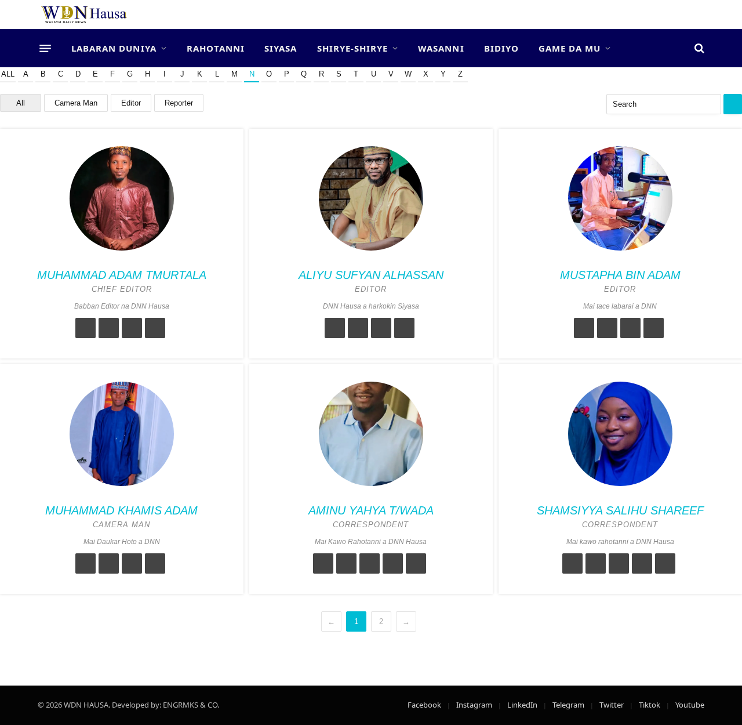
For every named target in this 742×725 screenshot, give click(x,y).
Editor (131, 103)
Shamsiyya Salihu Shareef (620, 510)
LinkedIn (522, 704)
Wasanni (441, 48)
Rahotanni (216, 48)
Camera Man (75, 103)
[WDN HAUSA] (84, 14)
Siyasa (280, 48)
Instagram (474, 704)
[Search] (698, 48)
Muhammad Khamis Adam (121, 510)
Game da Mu (570, 48)
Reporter (179, 103)
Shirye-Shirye (352, 48)
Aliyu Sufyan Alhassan (371, 275)
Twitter (611, 704)
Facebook (424, 704)
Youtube (689, 704)
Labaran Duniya (114, 48)
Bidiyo (501, 48)
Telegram (568, 704)
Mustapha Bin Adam (620, 275)
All (7, 74)
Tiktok (649, 704)
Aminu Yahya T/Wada (371, 510)
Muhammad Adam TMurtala (121, 275)
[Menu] (45, 48)
